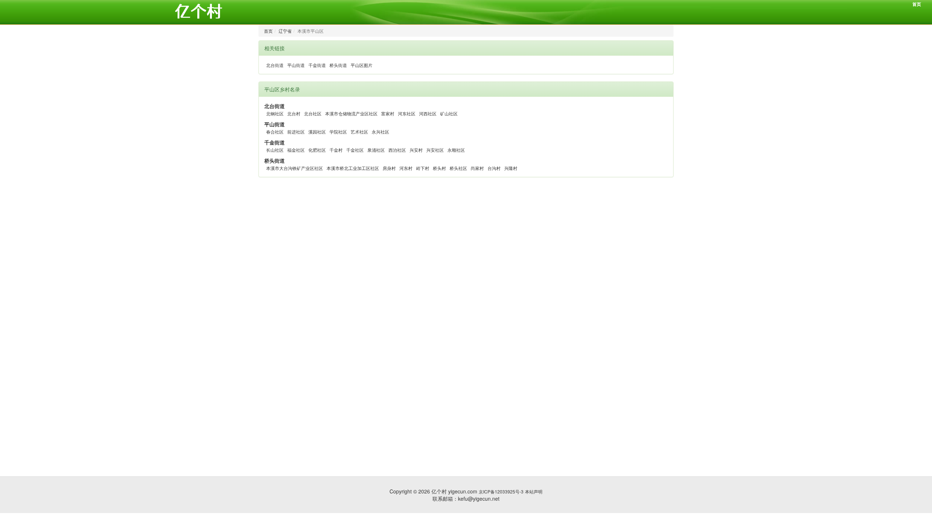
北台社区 (312, 113)
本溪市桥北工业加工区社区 (353, 168)
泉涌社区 (376, 150)
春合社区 (275, 131)
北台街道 (275, 65)
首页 (916, 4)
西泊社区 (397, 150)
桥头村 (439, 168)
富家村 (387, 113)
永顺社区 (456, 150)
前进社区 (296, 131)
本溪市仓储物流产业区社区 (351, 113)
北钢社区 (275, 113)
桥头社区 (458, 168)
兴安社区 (435, 150)
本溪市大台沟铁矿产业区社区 (294, 168)
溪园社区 (317, 131)
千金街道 (317, 65)
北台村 (293, 113)
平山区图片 (361, 65)
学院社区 (338, 131)
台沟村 (494, 168)
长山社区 (275, 150)
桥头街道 (338, 65)
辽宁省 (285, 31)
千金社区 (355, 150)
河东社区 (406, 113)
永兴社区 (380, 131)
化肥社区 (317, 150)
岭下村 (422, 168)
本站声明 (533, 491)
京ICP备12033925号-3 (501, 491)
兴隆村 (510, 168)
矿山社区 (449, 113)
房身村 (389, 168)
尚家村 (477, 168)
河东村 (405, 168)
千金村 (336, 150)
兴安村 (416, 150)
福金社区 (296, 150)
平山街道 (296, 65)
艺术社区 (359, 131)
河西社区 (428, 113)
